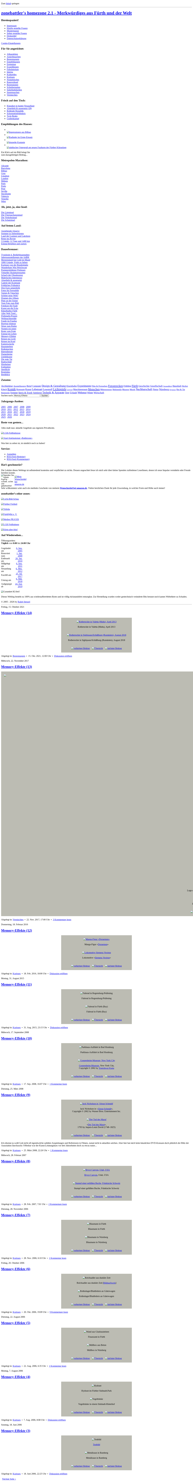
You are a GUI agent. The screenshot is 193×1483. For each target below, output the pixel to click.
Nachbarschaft (144, 389)
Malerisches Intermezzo (11, 277)
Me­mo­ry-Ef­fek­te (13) (16, 667)
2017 (16, 412)
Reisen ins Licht (8, 339)
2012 (15, 409)
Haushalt (177, 386)
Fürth (135, 385)
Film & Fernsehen (100, 386)
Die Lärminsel (7, 212)
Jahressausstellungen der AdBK (15, 257)
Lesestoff (47, 389)
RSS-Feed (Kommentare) (18, 459)
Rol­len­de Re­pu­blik (15, 111)
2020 (3, 414)
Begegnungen (13, 59)
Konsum (20, 389)
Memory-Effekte (8, 336)
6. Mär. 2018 (19, 580)
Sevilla (4, 191)
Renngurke (5, 393)
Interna (10, 72)
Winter (90, 392)
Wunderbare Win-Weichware (14, 267)
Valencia (5, 196)
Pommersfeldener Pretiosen (13, 270)
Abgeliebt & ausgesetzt (11, 280)
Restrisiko (5, 372)
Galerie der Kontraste (10, 283)
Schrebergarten (13, 87)
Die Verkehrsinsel (9, 217)
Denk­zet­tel (11, 36)
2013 (22, 409)
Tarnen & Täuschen (10, 293)
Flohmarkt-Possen (9, 316)
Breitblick (5, 374)
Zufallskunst (6, 356)
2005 (3, 407)
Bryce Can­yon (90, 1175)
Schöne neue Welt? (9, 295)
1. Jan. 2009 (19, 554)
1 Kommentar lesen (58, 1084)
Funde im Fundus (9, 321)
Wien (3, 201)
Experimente (84, 385)
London (4, 178)
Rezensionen (12, 85)
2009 (28, 407)
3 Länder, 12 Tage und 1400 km (15, 241)
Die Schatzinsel (8, 220)
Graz (3, 173)
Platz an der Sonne (9, 300)
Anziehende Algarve (10, 231)
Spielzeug (37, 392)
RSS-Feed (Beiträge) (16, 456)
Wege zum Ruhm (9, 326)
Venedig (4, 199)
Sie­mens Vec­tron (102, 957)
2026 (9, 417)
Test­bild (96, 1444)
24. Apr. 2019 (18, 585)
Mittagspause (106, 389)
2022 (16, 414)
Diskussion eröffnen (63, 656)
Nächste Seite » (9, 1479)
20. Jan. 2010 (18, 559)
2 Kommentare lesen (57, 1204)
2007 (16, 407)
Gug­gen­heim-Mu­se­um (89, 1065)
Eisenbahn (71, 386)
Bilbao (4, 171)
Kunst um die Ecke (9, 308)
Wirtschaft (99, 392)
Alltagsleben (12, 54)
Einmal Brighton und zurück (14, 244)
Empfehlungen (13, 62)
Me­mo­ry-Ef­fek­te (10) (16, 1038)
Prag (3, 188)
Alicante (5, 166)
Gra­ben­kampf (13, 118)
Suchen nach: (7, 395)
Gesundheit (167, 386)
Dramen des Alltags (10, 298)
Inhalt (8, 3)
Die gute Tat (6, 359)
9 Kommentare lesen (59, 1312)
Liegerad (70, 389)
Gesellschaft (156, 386)
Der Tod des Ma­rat (96, 1124)
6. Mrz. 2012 (19, 569)
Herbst (185, 386)
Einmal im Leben (9, 334)
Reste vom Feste (8, 331)
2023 (22, 414)
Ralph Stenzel (24, 602)
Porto (3, 186)
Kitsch (4, 389)
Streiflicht (5, 369)
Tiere (67, 392)
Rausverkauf (12, 82)
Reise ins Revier (8, 238)
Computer (36, 386)
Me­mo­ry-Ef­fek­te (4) (15, 1377)
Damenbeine (6, 354)
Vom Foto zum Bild (10, 303)
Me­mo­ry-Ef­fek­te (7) (15, 1215)
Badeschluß (6, 362)
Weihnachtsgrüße (9, 318)
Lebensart (37, 389)
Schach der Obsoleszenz (12, 275)
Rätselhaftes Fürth (9, 311)
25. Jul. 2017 (19, 575)
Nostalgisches (13, 79)
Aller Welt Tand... (9, 313)
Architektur (7, 386)
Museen (125, 389)
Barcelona (5, 168)
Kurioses (11, 77)
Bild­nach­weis (109, 1283)
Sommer (14, 392)
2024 (28, 414)
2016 (9, 412)
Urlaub (73, 392)
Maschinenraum (80, 389)
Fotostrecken (115, 385)
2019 (28, 412)
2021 (9, 414)
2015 (3, 412)
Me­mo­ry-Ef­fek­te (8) (15, 1161)
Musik (132, 389)
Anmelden (11, 454)
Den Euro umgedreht (10, 288)
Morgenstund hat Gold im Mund (15, 260)
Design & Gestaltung (54, 385)
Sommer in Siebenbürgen (12, 233)
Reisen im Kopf (8, 341)
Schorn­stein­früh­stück (16, 113)
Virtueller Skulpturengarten (13, 272)
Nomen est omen (8, 328)
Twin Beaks (12, 116)
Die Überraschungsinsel (11, 215)
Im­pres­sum (12, 25)
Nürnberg (164, 389)
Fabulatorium (13, 69)
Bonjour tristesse (8, 323)
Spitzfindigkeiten (14, 90)
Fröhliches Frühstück (10, 285)
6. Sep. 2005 (19, 549)
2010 (3, 409)
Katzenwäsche (7, 344)
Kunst (28, 389)
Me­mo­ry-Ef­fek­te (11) (16, 984)
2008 (22, 407)
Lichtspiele (59, 389)
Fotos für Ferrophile (10, 290)
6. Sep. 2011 (19, 564)
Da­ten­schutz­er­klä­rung (16, 38)
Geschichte (144, 386)
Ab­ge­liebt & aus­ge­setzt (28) (19, 108)
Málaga (4, 181)
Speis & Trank (25, 392)
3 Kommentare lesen (62, 919)
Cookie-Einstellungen (10, 43)
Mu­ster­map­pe (13, 31)
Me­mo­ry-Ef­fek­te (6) (15, 1269)
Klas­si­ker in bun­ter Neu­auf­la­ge (20, 106)
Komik (11, 389)
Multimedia (117, 389)
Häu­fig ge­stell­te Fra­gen (17, 28)
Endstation (6, 367)
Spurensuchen (13, 92)
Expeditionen (13, 67)
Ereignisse (11, 64)
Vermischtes (12, 95)
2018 (22, 412)
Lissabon (5, 176)
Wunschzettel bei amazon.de (73, 488)
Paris (3, 183)
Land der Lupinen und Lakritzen (15, 236)
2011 (9, 409)
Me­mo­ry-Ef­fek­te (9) (15, 1095)
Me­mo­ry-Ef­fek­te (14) (16, 613)
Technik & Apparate (53, 392)
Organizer (172, 389)
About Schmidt (104, 1109)
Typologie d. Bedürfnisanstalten (15, 255)
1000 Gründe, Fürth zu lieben (14, 262)
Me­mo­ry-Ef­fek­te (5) (15, 1323)
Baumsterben (7, 346)
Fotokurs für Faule (9, 306)
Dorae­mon (102, 944)
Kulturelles (12, 74)
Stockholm (6, 194)
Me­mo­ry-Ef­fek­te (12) (16, 930)
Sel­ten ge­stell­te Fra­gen (17, 33)
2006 (9, 407)
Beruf (29, 386)
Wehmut (82, 392)
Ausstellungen (19, 386)
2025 (3, 417)
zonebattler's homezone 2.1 (66, 12)
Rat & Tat (180, 389)
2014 (28, 409)
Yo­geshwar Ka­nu (106, 1068)
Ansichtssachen (14, 56)
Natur (156, 389)
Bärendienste (7, 351)
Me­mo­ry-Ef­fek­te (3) (15, 1431)
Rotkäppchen (7, 349)
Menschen (94, 389)
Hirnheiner (6, 364)
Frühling (127, 386)
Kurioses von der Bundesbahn (14, 265)
